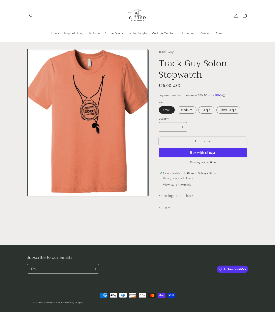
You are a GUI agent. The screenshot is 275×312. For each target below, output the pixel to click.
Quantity (164, 118)
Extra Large (228, 110)
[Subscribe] (94, 269)
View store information (178, 184)
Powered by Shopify (72, 303)
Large (206, 110)
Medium (186, 110)
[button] (31, 15)
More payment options (203, 162)
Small (167, 110)
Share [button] (166, 208)
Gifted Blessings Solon (48, 303)
